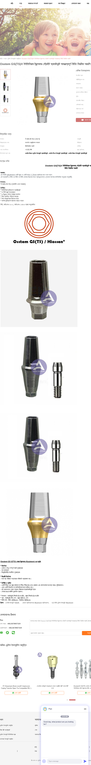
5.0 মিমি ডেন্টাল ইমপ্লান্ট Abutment (62, 603)
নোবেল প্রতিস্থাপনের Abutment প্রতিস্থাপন (35, 603)
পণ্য (20, 3)
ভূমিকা (36, 725)
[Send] (85, 761)
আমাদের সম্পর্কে (33, 3)
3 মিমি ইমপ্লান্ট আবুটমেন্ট (12, 603)
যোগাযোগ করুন (76, 3)
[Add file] (44, 761)
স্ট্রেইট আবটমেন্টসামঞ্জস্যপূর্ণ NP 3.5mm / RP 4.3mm (16, 686)
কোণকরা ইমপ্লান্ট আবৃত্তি (6, 739)
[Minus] (85, 709)
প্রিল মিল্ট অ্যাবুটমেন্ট (5, 730)
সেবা (36, 730)
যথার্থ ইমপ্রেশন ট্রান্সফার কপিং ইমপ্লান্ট (52, 686)
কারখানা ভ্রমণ (48, 3)
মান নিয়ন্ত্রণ (61, 3)
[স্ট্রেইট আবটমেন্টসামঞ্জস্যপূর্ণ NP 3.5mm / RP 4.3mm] (16, 667)
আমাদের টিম (38, 734)
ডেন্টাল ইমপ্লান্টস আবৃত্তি (6, 725)
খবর (88, 3)
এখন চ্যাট (17, 693)
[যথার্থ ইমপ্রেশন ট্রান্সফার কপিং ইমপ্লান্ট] (52, 667)
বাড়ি (12, 3)
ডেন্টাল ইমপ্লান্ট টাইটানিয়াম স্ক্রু (8, 734)
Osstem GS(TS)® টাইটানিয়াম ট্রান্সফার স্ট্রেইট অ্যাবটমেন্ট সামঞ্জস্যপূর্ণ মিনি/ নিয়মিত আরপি (46, 59)
